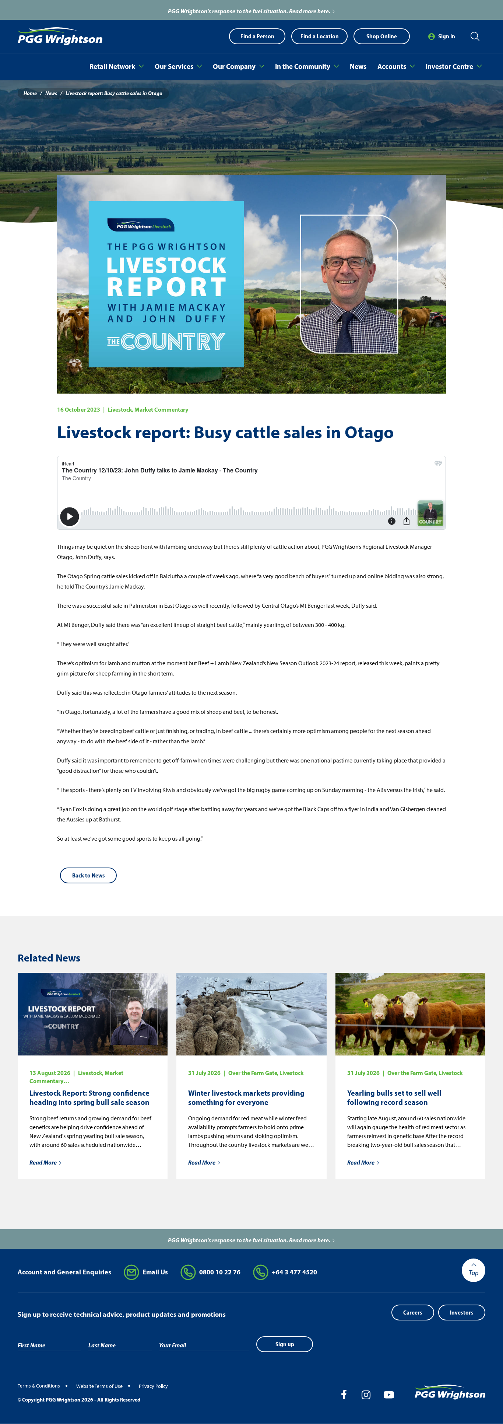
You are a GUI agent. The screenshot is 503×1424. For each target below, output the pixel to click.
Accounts (391, 66)
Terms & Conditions (39, 1386)
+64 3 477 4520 (294, 1272)
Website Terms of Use (99, 1386)
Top (473, 1273)
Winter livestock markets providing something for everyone (246, 1097)
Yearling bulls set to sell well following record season (394, 1097)
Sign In (446, 36)
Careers (412, 1312)
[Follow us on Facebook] (341, 1395)
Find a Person (257, 36)
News (358, 66)
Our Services (174, 66)
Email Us (155, 1272)
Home (30, 93)
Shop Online (381, 36)
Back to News (88, 875)
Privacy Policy (153, 1386)
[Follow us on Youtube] (388, 1395)
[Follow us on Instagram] (364, 1395)
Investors (462, 1312)
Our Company (234, 66)
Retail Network (112, 66)
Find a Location (319, 36)
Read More (43, 1162)
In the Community (302, 66)
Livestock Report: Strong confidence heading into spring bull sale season (89, 1097)
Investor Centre (449, 66)
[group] (251, 10)
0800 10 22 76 (219, 1272)
